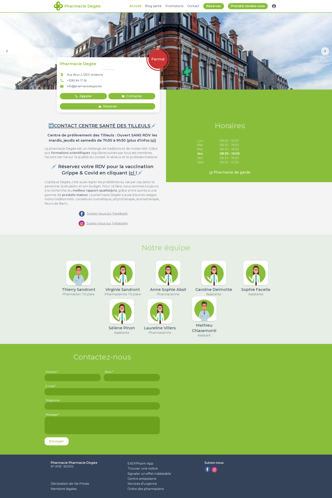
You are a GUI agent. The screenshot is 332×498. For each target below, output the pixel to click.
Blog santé (153, 6)
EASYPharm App (140, 463)
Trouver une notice (143, 468)
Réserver (213, 6)
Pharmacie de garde (230, 172)
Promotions (174, 6)
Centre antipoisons (142, 479)
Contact (193, 6)
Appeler (83, 96)
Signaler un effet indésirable (149, 474)
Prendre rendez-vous (248, 6)
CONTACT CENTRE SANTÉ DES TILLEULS (102, 126)
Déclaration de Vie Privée (70, 484)
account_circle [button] (274, 6)
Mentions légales (64, 489)
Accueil (135, 6)
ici (153, 140)
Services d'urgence (142, 484)
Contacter (132, 96)
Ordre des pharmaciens (146, 489)
